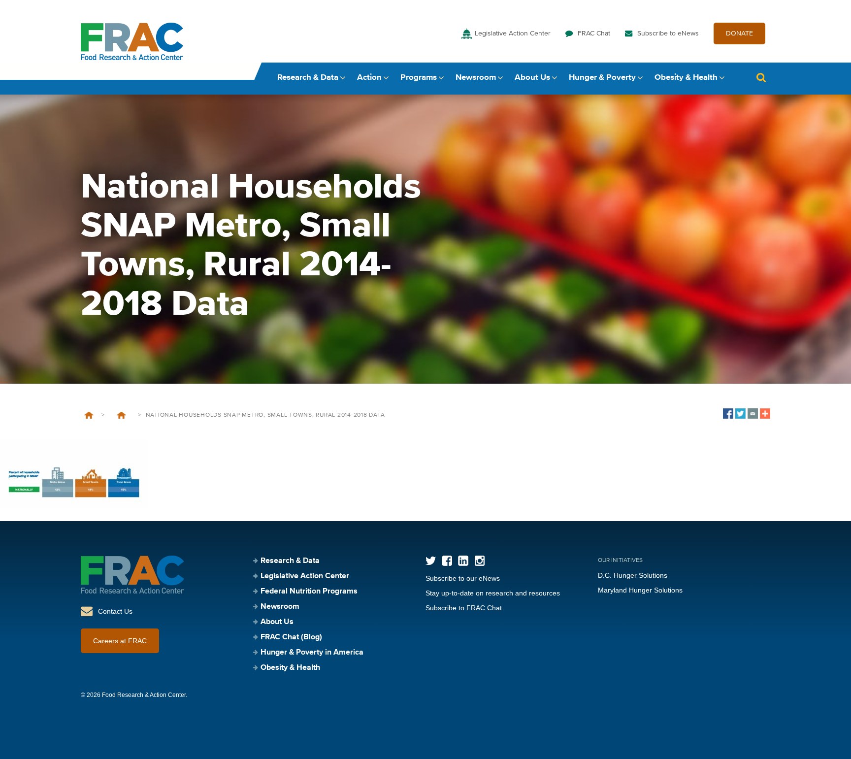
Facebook (447, 561)
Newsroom (476, 77)
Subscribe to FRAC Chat (464, 608)
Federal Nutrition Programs (309, 591)
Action (369, 77)
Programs (418, 77)
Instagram (479, 561)
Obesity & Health (686, 77)
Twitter (431, 561)
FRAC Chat (594, 33)
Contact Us (115, 611)
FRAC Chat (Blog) (291, 637)
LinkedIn (463, 561)
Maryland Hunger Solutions (640, 590)
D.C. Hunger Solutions (632, 575)
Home (89, 415)
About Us (532, 77)
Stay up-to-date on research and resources (493, 593)
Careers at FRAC (120, 641)
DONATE (739, 33)
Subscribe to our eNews (463, 578)
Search (761, 78)
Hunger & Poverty (602, 77)
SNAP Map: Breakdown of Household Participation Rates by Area (121, 415)
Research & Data (307, 77)
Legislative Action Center (513, 33)
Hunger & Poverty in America (312, 653)
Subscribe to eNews (668, 33)
